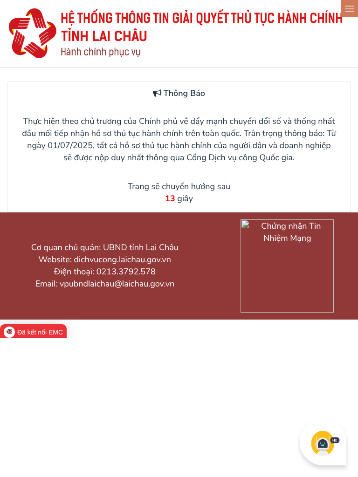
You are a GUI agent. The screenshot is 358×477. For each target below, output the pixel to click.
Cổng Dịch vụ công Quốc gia (239, 158)
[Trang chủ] (179, 57)
